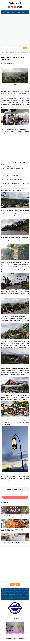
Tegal (20, 599)
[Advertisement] (15, 32)
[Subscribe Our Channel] (18, 7)
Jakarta (27, 593)
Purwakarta (24, 591)
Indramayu (9, 591)
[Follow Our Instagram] (12, 7)
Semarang (18, 591)
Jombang (9, 593)
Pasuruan (27, 597)
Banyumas (19, 594)
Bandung (3, 591)
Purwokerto (8, 599)
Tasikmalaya (18, 596)
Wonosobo (23, 596)
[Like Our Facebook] (9, 7)
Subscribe (15, 497)
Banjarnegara (13, 594)
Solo (2, 593)
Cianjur (13, 591)
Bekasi (28, 596)
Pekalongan (3, 599)
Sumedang (12, 596)
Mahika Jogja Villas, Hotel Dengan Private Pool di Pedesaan (14, 542)
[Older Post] (18, 584)
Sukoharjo (17, 599)
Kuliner (9, 589)
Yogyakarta (20, 589)
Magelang (27, 594)
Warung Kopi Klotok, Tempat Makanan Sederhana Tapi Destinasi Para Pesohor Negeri (13, 530)
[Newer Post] (12, 584)
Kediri (23, 594)
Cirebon (27, 589)
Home (3, 12)
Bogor (17, 593)
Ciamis (14, 597)
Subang (8, 594)
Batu (28, 591)
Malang (2, 596)
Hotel (14, 589)
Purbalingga (7, 596)
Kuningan (22, 593)
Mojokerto (14, 593)
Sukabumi (12, 599)
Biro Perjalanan (4, 597)
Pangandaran (22, 597)
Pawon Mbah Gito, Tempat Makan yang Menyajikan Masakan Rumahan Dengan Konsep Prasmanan (14, 516)
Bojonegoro (10, 597)
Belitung (5, 593)
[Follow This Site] (15, 7)
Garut (18, 597)
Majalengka (3, 594)
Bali (25, 593)
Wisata (3, 589)
